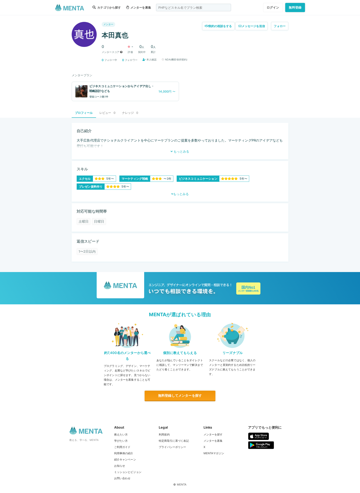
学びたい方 (121, 440)
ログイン (273, 7)
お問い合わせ (122, 478)
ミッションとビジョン (128, 472)
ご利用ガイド (122, 447)
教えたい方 (121, 434)
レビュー (107, 112)
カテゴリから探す (109, 7)
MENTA (182, 484)
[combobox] (193, 7)
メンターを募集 (140, 7)
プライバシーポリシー (172, 447)
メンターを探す (213, 434)
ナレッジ (130, 112)
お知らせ (119, 465)
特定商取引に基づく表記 (174, 440)
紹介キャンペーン (125, 459)
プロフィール (84, 112)
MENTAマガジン (214, 453)
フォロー (280, 26)
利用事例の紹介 (123, 453)
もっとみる (181, 151)
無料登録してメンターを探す (180, 395)
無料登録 (295, 7)
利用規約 (164, 434)
